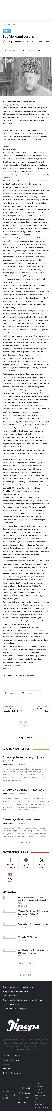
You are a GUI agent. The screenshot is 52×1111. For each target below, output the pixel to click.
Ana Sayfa (6, 25)
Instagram (26, 1093)
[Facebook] (19, 1088)
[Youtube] (19, 1102)
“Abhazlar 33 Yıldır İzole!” (29, 937)
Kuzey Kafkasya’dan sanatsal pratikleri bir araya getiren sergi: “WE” (32, 900)
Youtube (25, 1102)
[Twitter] (19, 1097)
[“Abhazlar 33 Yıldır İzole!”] (9, 940)
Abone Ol (10, 873)
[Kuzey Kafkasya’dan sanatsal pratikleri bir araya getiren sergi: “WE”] (9, 901)
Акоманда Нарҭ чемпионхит (21, 819)
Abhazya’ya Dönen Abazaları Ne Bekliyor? (12, 710)
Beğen (10, 859)
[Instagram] (19, 1093)
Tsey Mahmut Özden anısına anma (33, 924)
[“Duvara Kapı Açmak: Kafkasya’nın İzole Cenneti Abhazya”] (9, 914)
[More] (39, 50)
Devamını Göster (25, 842)
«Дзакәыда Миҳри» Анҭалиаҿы (24, 790)
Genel (14, 25)
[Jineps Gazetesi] (5, 41)
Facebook (26, 1088)
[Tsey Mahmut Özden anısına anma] (9, 927)
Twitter (25, 1098)
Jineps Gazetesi (14, 42)
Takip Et (26, 859)
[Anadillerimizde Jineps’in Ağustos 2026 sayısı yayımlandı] (9, 953)
